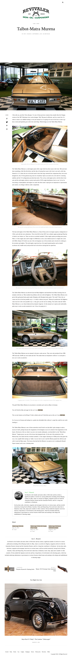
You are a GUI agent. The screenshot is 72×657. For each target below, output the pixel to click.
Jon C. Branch (27, 33)
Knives (32, 651)
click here (40, 410)
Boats (11, 651)
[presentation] (8, 609)
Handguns (27, 651)
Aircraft (6, 651)
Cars (34, 23)
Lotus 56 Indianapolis (36, 639)
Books (14, 651)
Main (38, 23)
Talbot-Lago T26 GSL (17, 526)
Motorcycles (38, 651)
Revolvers (44, 651)
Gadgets (22, 651)
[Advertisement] (36, 49)
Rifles (48, 651)
